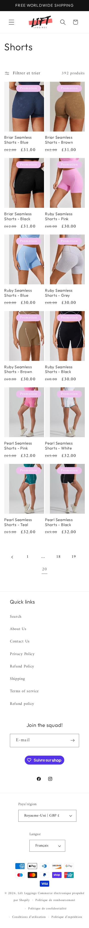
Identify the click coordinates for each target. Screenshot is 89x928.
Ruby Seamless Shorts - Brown (18, 369)
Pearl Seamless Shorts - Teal (18, 522)
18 (58, 556)
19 (73, 556)
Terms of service (24, 691)
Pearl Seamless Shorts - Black (59, 522)
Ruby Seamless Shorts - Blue (18, 293)
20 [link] (44, 569)
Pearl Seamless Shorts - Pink (18, 446)
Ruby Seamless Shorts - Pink (59, 216)
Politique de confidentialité (47, 908)
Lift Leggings (27, 893)
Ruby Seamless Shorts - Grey (59, 293)
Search (16, 616)
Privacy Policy (22, 654)
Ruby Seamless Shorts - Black (59, 369)
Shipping (17, 678)
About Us (18, 629)
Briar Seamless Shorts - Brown (59, 140)
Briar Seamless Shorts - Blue (18, 140)
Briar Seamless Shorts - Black (18, 216)
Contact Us (20, 641)
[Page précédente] (12, 557)
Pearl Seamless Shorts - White (59, 446)
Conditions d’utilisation (29, 917)
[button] (11, 22)
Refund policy (22, 703)
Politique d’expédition (66, 917)
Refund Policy (22, 666)
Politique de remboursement (55, 900)
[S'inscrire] (72, 740)
